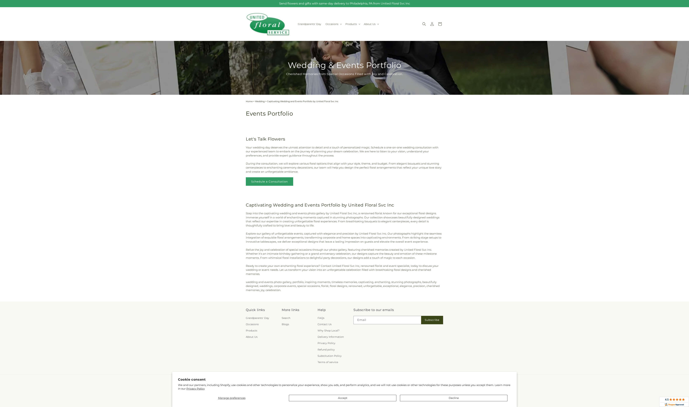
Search (286, 318)
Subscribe (432, 320)
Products (251, 330)
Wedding (260, 101)
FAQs (321, 318)
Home (249, 101)
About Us (251, 336)
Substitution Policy (330, 355)
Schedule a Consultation (269, 181)
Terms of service (328, 362)
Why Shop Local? (328, 330)
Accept (342, 398)
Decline (454, 398)
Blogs (285, 324)
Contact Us (325, 324)
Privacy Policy (195, 388)
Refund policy (326, 349)
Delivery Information (331, 336)
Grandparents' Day (257, 318)
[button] (333, 24)
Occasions (252, 324)
